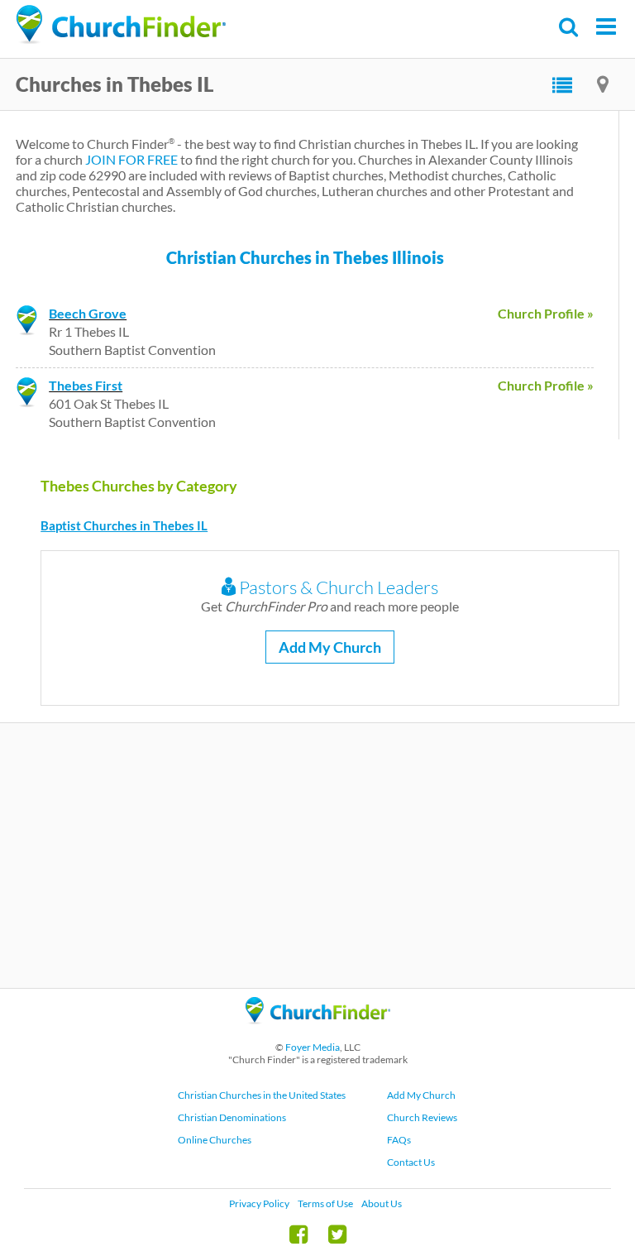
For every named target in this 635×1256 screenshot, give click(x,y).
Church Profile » (546, 313)
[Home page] (121, 25)
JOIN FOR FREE (131, 159)
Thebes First (85, 385)
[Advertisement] (317, 855)
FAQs (399, 1140)
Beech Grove (88, 313)
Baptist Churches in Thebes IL (124, 525)
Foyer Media (312, 1047)
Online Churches (214, 1140)
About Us (381, 1203)
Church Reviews (422, 1117)
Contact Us (411, 1162)
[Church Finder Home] (318, 1031)
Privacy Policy (259, 1203)
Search (569, 27)
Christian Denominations (232, 1117)
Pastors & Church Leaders (337, 587)
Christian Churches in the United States (262, 1095)
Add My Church (330, 647)
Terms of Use (325, 1203)
